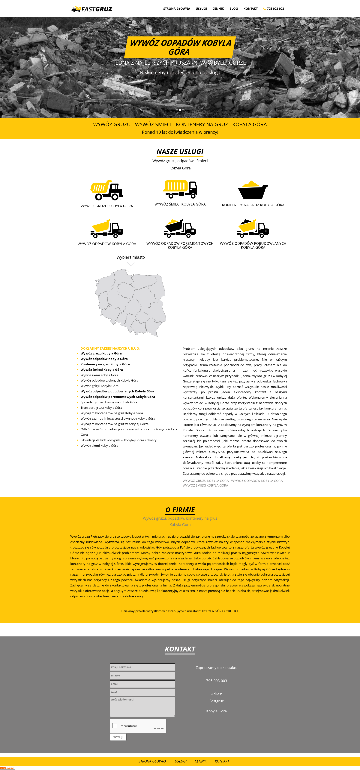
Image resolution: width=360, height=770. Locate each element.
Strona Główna (176, 9)
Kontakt (251, 9)
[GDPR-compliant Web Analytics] (7, 768)
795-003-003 (275, 9)
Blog (234, 9)
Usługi (201, 9)
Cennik (218, 9)
